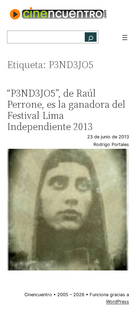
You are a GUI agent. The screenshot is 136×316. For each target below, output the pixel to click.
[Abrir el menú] (125, 37)
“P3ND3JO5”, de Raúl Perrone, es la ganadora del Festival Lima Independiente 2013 (66, 110)
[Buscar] (91, 37)
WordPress (117, 301)
